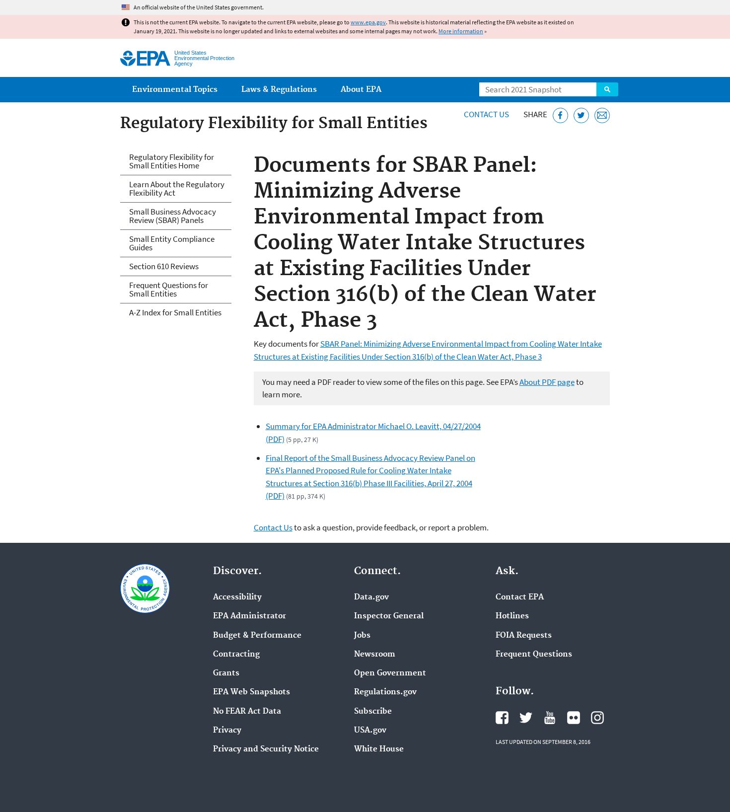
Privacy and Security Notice (266, 749)
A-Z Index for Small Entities (175, 312)
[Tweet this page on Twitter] (581, 115)
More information (460, 31)
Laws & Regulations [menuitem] (279, 89)
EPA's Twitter (525, 717)
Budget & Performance (257, 635)
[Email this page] (602, 115)
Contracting (236, 654)
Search (607, 89)
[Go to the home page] (145, 58)
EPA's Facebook (502, 717)
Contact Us (486, 114)
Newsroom (374, 654)
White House (379, 749)
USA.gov (370, 730)
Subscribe (373, 711)
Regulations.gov (385, 692)
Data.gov (371, 597)
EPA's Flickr (573, 717)
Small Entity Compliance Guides (172, 243)
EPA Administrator (249, 616)
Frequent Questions (534, 654)
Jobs (362, 635)
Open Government (390, 673)
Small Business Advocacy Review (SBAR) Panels (172, 215)
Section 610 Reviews (164, 266)
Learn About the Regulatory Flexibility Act (176, 188)
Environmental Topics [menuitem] (175, 89)
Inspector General (389, 616)
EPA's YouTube (549, 717)
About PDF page (547, 381)
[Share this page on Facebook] (560, 115)
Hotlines (512, 616)
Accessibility (237, 597)
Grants (226, 673)
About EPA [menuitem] (361, 89)
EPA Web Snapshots (251, 692)
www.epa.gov (368, 22)
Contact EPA (520, 597)
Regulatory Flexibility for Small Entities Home (171, 161)
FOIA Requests (524, 635)
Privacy (227, 730)
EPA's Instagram (597, 717)
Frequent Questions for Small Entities (168, 289)
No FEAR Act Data (247, 711)
